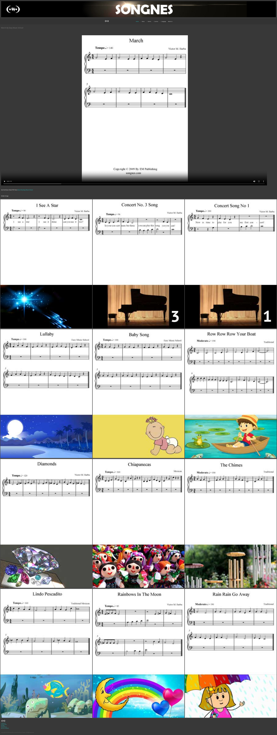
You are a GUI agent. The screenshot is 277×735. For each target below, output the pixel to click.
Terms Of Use (4, 727)
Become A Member (5, 728)
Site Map (3, 725)
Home (137, 21)
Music (143, 21)
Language (163, 21)
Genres (149, 21)
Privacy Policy (4, 724)
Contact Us (3, 723)
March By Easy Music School (25, 190)
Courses (156, 21)
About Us (170, 21)
